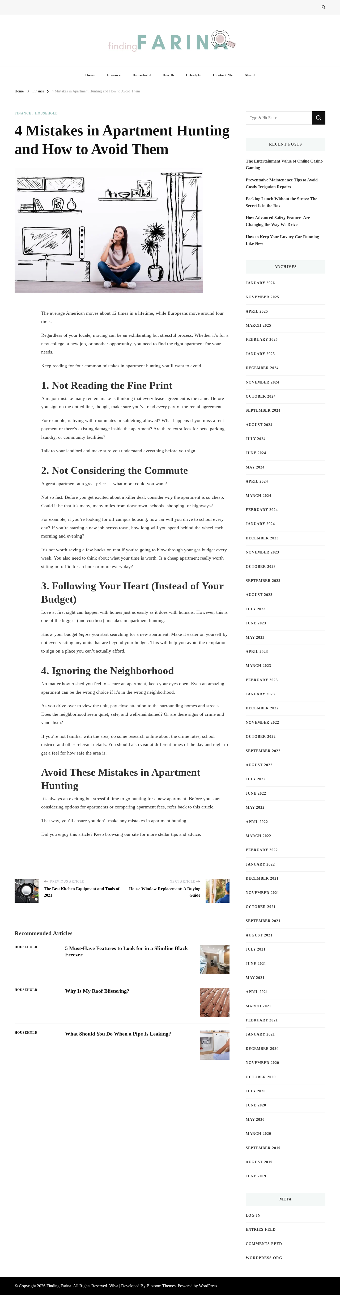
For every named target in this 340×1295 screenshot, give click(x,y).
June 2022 (256, 793)
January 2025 (260, 354)
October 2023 (261, 567)
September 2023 (263, 581)
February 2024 (262, 510)
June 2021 (256, 964)
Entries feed (261, 1230)
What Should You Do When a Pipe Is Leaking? (118, 1034)
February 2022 (262, 850)
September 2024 (263, 410)
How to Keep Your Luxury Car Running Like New (282, 240)
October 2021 (261, 907)
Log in (253, 1215)
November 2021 (262, 893)
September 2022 (263, 751)
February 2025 (262, 340)
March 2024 (258, 496)
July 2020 (256, 1091)
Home (90, 75)
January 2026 (260, 283)
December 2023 (262, 538)
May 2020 (255, 1120)
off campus (119, 519)
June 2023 (256, 623)
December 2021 (262, 878)
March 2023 (258, 666)
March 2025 (258, 325)
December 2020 (262, 1049)
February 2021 (262, 1020)
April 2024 (257, 481)
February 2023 (262, 680)
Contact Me (223, 75)
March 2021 (258, 1006)
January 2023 (260, 694)
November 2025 (262, 297)
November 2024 (262, 382)
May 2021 (255, 978)
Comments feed (264, 1244)
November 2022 (262, 723)
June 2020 (256, 1105)
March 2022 (258, 836)
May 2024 (255, 467)
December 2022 (262, 708)
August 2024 (259, 425)
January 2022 (260, 864)
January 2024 (260, 524)
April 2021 (257, 992)
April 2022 (257, 822)
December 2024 (262, 368)
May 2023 (255, 638)
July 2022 (256, 779)
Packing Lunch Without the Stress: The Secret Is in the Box (281, 202)
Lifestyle (193, 75)
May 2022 (255, 808)
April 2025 (257, 311)
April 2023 (257, 652)
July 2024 (256, 439)
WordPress (208, 1286)
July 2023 (256, 609)
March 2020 (258, 1134)
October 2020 (261, 1077)
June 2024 (256, 453)
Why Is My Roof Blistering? (97, 991)
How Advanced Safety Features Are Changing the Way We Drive (278, 221)
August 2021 (259, 935)
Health (168, 75)
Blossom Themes (161, 1286)
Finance (114, 75)
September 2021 (263, 921)
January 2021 (260, 1034)
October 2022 (261, 737)
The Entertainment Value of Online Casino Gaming (284, 164)
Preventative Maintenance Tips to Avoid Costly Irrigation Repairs (282, 183)
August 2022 (259, 765)
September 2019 (263, 1148)
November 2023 (262, 552)
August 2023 (259, 595)
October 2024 (261, 396)
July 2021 (256, 949)
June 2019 (256, 1176)
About (250, 75)
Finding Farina (58, 1286)
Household (142, 75)
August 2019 (259, 1162)
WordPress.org (264, 1258)
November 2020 (262, 1063)
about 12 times (114, 313)
